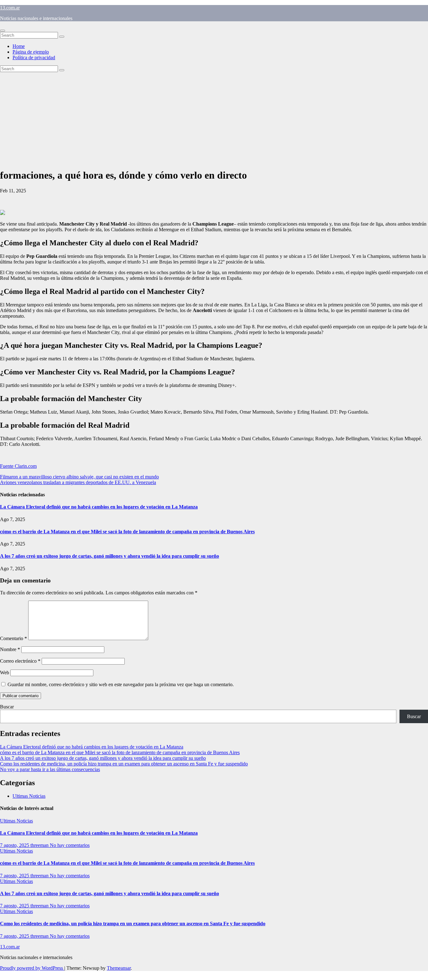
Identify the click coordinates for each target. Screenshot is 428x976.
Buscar (7, 706)
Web (4, 672)
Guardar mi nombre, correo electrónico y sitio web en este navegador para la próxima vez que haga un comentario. (121, 684)
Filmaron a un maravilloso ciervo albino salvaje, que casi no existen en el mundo (79, 476)
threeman (40, 845)
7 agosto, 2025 (15, 845)
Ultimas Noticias (29, 796)
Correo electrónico (20, 661)
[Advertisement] (214, 119)
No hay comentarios (70, 845)
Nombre (10, 649)
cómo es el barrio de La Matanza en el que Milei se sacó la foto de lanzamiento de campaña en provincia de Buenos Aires (127, 531)
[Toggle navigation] (2, 31)
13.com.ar (10, 7)
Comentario (13, 638)
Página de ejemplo (31, 52)
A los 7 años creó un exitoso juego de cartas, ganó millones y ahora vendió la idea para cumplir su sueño (109, 556)
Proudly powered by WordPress (32, 968)
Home (19, 46)
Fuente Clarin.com (18, 466)
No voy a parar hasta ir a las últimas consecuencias (50, 769)
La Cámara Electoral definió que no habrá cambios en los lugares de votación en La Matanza (99, 506)
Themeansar (119, 968)
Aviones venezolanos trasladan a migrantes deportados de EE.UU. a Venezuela (78, 482)
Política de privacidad (34, 57)
